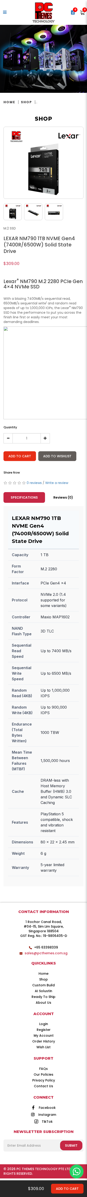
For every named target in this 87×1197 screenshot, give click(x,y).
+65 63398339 (46, 947)
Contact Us (43, 1086)
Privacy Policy (43, 1080)
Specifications (24, 497)
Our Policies (43, 1074)
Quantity (10, 427)
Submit (71, 1145)
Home (9, 102)
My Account (44, 1035)
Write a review (56, 483)
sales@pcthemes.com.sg (46, 953)
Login (43, 1024)
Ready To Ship (43, 996)
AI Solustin (43, 991)
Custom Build (43, 985)
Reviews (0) (63, 497)
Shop (26, 102)
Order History (43, 1041)
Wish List (43, 1047)
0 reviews (34, 483)
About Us (43, 1002)
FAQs (43, 1068)
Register (44, 1029)
